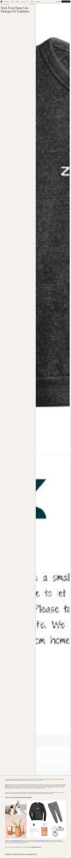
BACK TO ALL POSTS (4, 4)
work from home (41, 840)
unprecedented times (16, 840)
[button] (6, 1)
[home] (1, 1)
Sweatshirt (49, 786)
